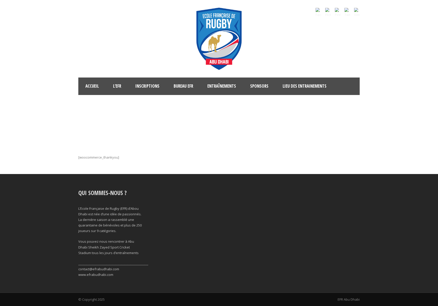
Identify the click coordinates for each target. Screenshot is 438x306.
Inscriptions (147, 86)
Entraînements (221, 86)
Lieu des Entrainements (304, 86)
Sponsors (259, 86)
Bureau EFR (183, 86)
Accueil (92, 86)
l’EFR (117, 86)
